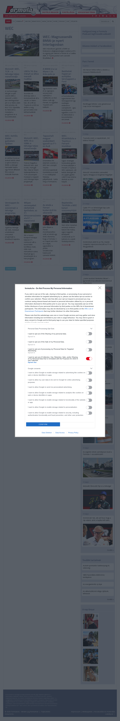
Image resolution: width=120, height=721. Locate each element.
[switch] (89, 333)
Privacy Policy (73, 433)
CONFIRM (43, 424)
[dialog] (60, 360)
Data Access (60, 433)
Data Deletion (47, 433)
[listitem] (60, 328)
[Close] (100, 288)
